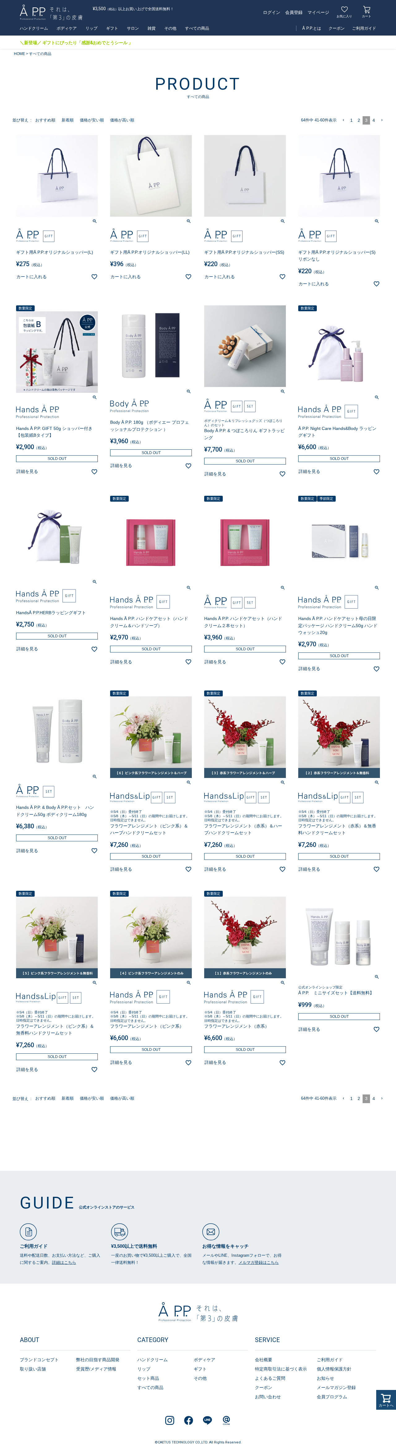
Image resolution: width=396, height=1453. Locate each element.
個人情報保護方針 (334, 1368)
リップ (91, 28)
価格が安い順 (92, 120)
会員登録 (294, 12)
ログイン (271, 12)
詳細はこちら (64, 1262)
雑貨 (152, 28)
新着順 (68, 120)
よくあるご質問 (270, 1378)
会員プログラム (332, 1396)
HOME (19, 54)
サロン (133, 28)
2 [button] (359, 120)
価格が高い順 (122, 120)
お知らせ (325, 1378)
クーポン (337, 28)
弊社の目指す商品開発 (97, 1359)
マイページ (318, 12)
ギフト (112, 28)
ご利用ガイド (364, 28)
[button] (343, 120)
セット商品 (148, 1378)
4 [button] (373, 120)
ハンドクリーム (34, 28)
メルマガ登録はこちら (259, 1262)
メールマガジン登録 (336, 1387)
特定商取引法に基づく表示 (281, 1368)
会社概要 (263, 1359)
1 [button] (351, 120)
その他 (170, 28)
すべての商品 (197, 28)
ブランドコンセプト (39, 1359)
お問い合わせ (268, 1396)
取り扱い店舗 (33, 1368)
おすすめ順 (45, 120)
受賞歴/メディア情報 (96, 1368)
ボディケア (67, 28)
